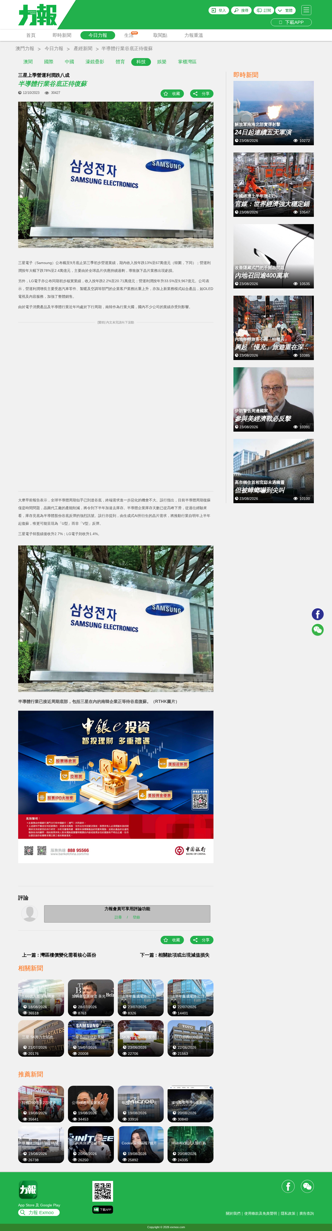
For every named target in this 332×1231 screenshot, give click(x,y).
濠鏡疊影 (95, 61)
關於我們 (233, 1213)
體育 (120, 61)
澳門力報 (25, 48)
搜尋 (244, 10)
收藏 (176, 93)
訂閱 (267, 10)
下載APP (293, 22)
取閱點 (160, 35)
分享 (206, 93)
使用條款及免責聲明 (260, 1213)
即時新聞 (62, 35)
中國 (69, 61)
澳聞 (28, 61)
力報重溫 (193, 35)
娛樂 (162, 61)
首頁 (31, 35)
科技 (141, 61)
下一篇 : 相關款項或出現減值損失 (175, 955)
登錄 (136, 917)
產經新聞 (83, 48)
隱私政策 (288, 1213)
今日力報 (97, 35)
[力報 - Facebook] (317, 614)
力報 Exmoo (41, 1212)
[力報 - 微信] (317, 629)
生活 (130, 35)
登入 (222, 10)
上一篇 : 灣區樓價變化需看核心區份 (59, 955)
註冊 (118, 917)
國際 (48, 61)
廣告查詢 (306, 1213)
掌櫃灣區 (187, 61)
